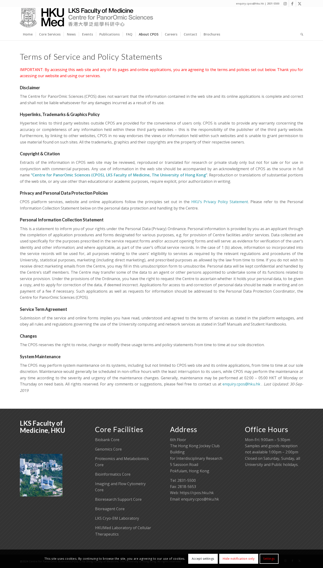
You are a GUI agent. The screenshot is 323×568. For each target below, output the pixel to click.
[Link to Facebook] (292, 3)
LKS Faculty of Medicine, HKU (42, 426)
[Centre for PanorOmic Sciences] (86, 17)
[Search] (300, 34)
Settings (269, 559)
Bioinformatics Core (113, 474)
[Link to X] (299, 3)
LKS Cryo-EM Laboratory (117, 518)
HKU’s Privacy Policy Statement (219, 201)
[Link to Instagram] (285, 3)
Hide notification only (238, 559)
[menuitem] (28, 34)
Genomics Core (108, 449)
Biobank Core (107, 439)
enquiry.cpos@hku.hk (241, 384)
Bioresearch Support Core (118, 499)
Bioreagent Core (110, 508)
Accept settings (203, 559)
